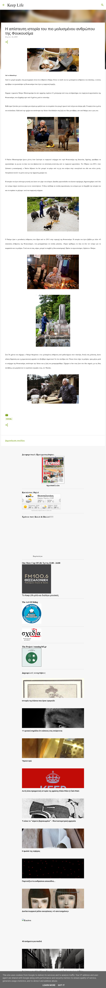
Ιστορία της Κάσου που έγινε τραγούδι (38, 701)
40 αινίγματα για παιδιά (32, 941)
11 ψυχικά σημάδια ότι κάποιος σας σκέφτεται (42, 731)
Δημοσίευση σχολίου (15, 440)
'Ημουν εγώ (27, 761)
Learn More (49, 985)
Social (9, 419)
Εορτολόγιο (37, 556)
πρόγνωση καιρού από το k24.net (41, 510)
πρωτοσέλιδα (53, 485)
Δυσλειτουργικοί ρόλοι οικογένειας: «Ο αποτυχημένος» (45, 911)
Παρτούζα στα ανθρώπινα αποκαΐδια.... (38, 881)
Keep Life (15, 5)
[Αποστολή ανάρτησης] (6, 416)
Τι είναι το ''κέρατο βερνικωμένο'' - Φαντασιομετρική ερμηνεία (49, 821)
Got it (61, 985)
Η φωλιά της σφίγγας (31, 851)
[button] (6, 42)
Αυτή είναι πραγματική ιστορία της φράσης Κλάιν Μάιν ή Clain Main (50, 791)
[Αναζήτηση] (27, 5)
